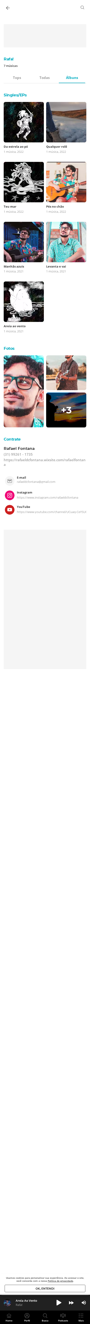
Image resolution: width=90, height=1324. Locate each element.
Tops (17, 77)
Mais (81, 1320)
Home (9, 1320)
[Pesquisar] (83, 7)
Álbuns (72, 77)
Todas (44, 77)
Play (59, 1302)
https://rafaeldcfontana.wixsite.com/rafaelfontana (45, 462)
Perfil (27, 1320)
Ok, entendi (45, 1288)
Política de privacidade (60, 1280)
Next (71, 1302)
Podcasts (63, 1320)
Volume (84, 1302)
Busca (45, 1320)
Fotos (9, 348)
